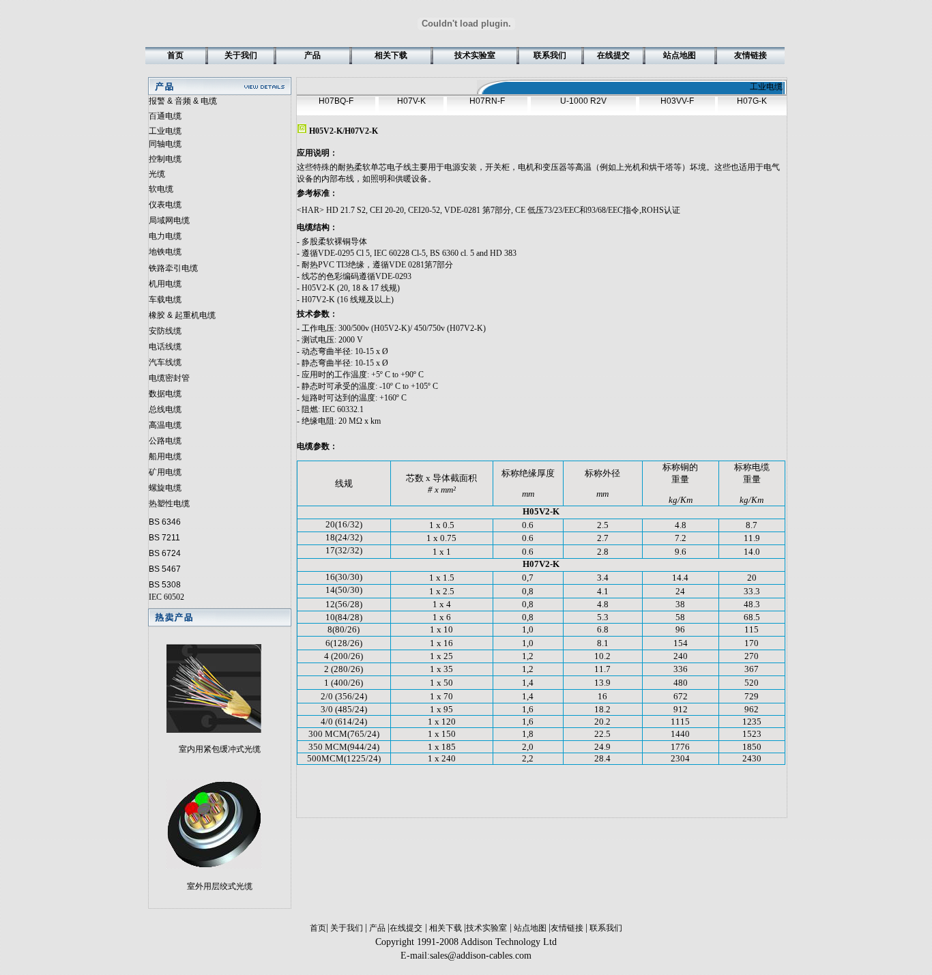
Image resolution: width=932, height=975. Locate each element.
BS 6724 (165, 553)
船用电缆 (165, 456)
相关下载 (445, 928)
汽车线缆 (165, 362)
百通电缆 (165, 116)
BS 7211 (164, 537)
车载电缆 (165, 299)
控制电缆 (165, 159)
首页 (318, 928)
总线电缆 (165, 409)
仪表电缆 (165, 204)
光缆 (157, 174)
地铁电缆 (165, 252)
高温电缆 (165, 425)
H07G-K (752, 101)
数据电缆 (165, 393)
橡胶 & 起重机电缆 (182, 315)
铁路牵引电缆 (173, 268)
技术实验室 (486, 928)
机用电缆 (165, 284)
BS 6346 (165, 522)
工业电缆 (165, 131)
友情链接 (568, 928)
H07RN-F (487, 101)
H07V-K (411, 101)
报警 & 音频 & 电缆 (183, 101)
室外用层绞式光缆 (219, 886)
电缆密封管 (169, 378)
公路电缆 (165, 441)
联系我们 (604, 928)
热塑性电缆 (169, 503)
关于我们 (346, 928)
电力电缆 (165, 236)
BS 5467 (165, 569)
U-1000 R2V (583, 101)
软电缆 (161, 189)
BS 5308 (165, 585)
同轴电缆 (165, 144)
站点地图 (530, 928)
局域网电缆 (169, 220)
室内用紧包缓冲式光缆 (220, 749)
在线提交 (406, 928)
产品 (377, 928)
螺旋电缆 (165, 488)
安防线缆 (165, 331)
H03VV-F (677, 101)
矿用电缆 (165, 472)
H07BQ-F (336, 101)
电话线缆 (165, 346)
